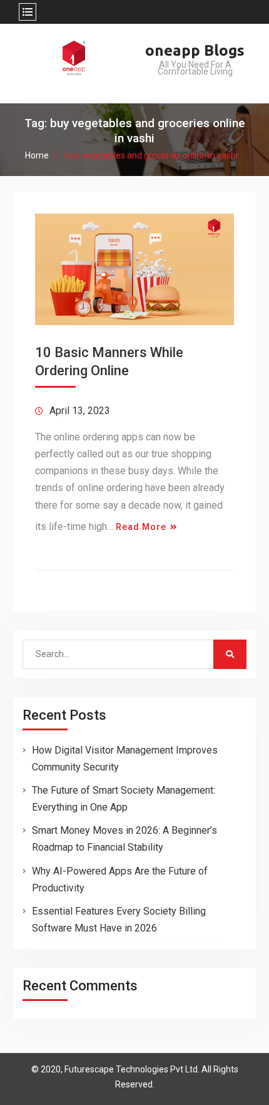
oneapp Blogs (195, 50)
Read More (141, 527)
